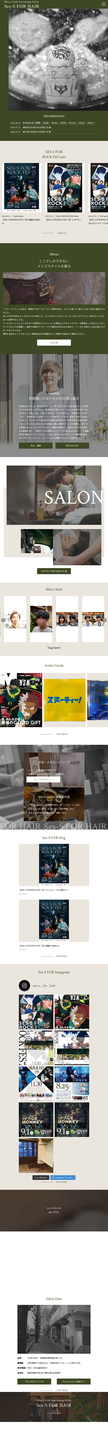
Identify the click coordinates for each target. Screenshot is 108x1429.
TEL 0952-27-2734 (34, 1381)
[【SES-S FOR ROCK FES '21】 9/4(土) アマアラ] (36, 1048)
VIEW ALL (62, 233)
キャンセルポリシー (43, 779)
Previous (2, 179)
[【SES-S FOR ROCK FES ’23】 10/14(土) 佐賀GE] (36, 1012)
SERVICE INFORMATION (54, 571)
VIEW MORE (62, 1390)
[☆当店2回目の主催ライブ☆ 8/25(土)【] (72, 1083)
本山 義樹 (36, 445)
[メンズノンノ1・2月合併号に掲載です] (72, 1012)
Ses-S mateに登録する (74, 1381)
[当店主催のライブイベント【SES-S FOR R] (72, 1119)
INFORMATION (54, 116)
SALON (54, 342)
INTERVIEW (72, 445)
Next (105, 179)
